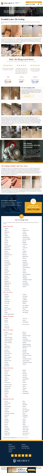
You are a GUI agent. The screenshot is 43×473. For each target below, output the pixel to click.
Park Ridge (6, 277)
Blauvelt (6, 404)
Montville (6, 350)
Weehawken (6, 327)
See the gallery (27, 96)
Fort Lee (24, 228)
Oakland (6, 269)
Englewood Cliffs (8, 254)
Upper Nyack (25, 427)
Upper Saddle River (27, 274)
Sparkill (6, 431)
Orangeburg (25, 415)
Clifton (5, 377)
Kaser (24, 401)
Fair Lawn (6, 256)
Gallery (11, 450)
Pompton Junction (8, 384)
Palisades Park (7, 274)
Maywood (25, 254)
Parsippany (6, 364)
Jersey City (25, 318)
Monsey (24, 403)
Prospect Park (7, 388)
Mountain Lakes (7, 360)
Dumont (6, 244)
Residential (12, 446)
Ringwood (6, 391)
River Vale (6, 288)
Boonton (6, 332)
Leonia (24, 246)
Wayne (24, 389)
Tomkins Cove (26, 426)
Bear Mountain (7, 403)
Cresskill (6, 240)
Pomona (6, 424)
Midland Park (25, 256)
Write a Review (38, 4)
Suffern (24, 419)
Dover (5, 344)
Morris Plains (7, 351)
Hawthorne (25, 373)
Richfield (6, 389)
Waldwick (25, 276)
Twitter (19, 455)
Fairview (6, 258)
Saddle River (25, 265)
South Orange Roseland (9, 314)
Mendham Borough (27, 344)
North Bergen (25, 322)
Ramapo (6, 426)
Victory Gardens (26, 360)
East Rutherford (7, 246)
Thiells (24, 424)
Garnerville (6, 411)
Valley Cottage (26, 429)
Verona (24, 308)
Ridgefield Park (7, 283)
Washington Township (27, 279)
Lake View (25, 375)
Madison (24, 342)
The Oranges (25, 307)
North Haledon (26, 378)
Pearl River (6, 420)
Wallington (25, 277)
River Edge (6, 286)
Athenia (6, 373)
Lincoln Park (25, 339)
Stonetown (25, 384)
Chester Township (8, 342)
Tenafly (24, 270)
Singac (5, 395)
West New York (26, 324)
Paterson (24, 382)
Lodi (24, 249)
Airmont (6, 401)
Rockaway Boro (26, 353)
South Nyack (7, 429)
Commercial (12, 448)
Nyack (24, 413)
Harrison (6, 320)
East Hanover (7, 346)
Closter (5, 239)
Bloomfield (6, 296)
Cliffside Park (7, 237)
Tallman (24, 420)
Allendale (6, 228)
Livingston (25, 299)
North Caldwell (7, 308)
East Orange (6, 301)
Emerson (6, 251)
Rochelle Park (7, 290)
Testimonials (25, 446)
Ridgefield (6, 281)
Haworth (24, 240)
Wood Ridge (25, 283)
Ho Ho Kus (25, 244)
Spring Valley (7, 433)
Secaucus (6, 324)
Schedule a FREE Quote (33, 2)
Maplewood (25, 301)
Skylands (6, 396)
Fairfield (24, 294)
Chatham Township (8, 339)
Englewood (6, 253)
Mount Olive (7, 358)
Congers (6, 409)
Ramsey (6, 279)
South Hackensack (26, 267)
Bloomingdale (7, 375)
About (10, 451)
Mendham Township (27, 346)
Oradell (6, 272)
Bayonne (6, 318)
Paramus (6, 276)
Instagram (12, 455)
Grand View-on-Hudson (9, 413)
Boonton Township (8, 333)
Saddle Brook (25, 264)
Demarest (6, 242)
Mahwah (24, 253)
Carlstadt (6, 235)
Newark (6, 307)
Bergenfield (6, 232)
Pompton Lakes (7, 386)
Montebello (25, 404)
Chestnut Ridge (7, 406)
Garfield (24, 232)
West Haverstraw (26, 433)
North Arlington (7, 264)
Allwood (6, 371)
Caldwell (6, 297)
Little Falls (25, 377)
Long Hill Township (27, 340)
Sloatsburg (6, 427)
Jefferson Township (27, 335)
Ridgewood (6, 284)
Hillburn (6, 416)
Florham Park (7, 347)
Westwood (25, 281)
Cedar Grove (7, 299)
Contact (24, 444)
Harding (24, 333)
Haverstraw (6, 415)
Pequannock (6, 365)
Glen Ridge (25, 296)
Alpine (5, 230)
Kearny (24, 320)
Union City (6, 326)
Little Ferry (25, 247)
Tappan (24, 422)
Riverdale (25, 351)
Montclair (6, 305)
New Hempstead (26, 409)
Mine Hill (25, 347)
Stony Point (6, 434)
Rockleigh (25, 260)
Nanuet (24, 406)
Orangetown (25, 416)
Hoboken (6, 322)
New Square (25, 411)
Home (10, 444)
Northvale (6, 265)
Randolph (25, 350)
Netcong (6, 362)
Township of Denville (27, 358)
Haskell (24, 371)
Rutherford (25, 262)
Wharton (24, 364)
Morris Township (7, 353)
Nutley (5, 310)
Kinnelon (24, 337)
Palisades (6, 419)
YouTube (23, 455)
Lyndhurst (25, 251)
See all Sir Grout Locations (22, 437)
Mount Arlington (7, 357)
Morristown (6, 355)
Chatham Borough (8, 337)
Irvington (24, 297)
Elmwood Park (7, 249)
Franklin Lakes (26, 230)
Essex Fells (6, 303)
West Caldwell (26, 310)
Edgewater (6, 247)
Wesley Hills (25, 431)
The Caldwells (25, 305)
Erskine (6, 380)
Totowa (24, 386)
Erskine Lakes (7, 382)
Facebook (16, 455)
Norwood (6, 267)
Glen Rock (25, 233)
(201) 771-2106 (30, 4)
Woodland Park (26, 393)
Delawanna (6, 378)
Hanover (24, 332)
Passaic (24, 380)
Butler (5, 335)
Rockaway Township (27, 355)
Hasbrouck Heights (26, 239)
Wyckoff (24, 286)
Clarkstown (6, 408)
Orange (5, 312)
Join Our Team (26, 448)
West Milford (25, 391)
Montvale (24, 258)
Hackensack (25, 235)
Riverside (6, 393)
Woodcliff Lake (26, 284)
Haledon (24, 370)
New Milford (7, 262)
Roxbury (24, 357)
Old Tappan (6, 270)
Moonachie (6, 260)
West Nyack (25, 434)
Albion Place (7, 370)
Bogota (5, 233)
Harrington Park (26, 237)
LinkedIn (26, 455)
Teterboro (25, 272)
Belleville (6, 294)
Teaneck (24, 269)
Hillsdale (24, 242)
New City (25, 408)
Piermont (6, 422)
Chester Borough (7, 340)
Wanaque (24, 388)
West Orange (25, 312)
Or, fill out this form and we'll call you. (33, 211)
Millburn (24, 303)
